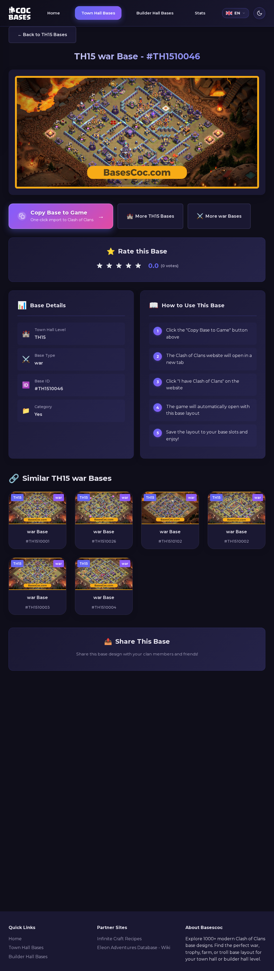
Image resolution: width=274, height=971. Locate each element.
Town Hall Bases (98, 13)
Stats (200, 13)
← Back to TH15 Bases (42, 34)
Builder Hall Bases (154, 13)
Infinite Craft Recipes (119, 938)
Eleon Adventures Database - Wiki (133, 947)
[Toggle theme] (259, 13)
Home (53, 13)
